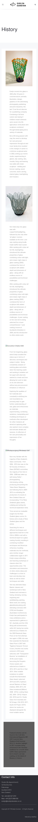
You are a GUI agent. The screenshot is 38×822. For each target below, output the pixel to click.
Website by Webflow (30, 817)
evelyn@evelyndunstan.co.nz (11, 801)
